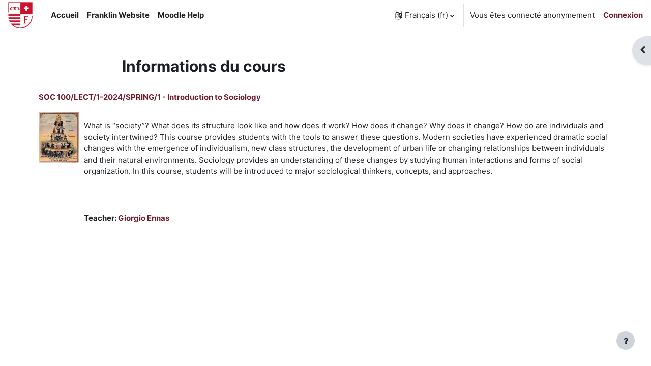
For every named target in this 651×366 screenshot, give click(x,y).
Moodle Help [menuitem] (181, 15)
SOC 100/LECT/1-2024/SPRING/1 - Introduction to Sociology (150, 97)
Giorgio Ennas (143, 218)
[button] (424, 15)
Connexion (623, 15)
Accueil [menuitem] (65, 15)
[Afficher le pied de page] (625, 340)
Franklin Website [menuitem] (118, 15)
